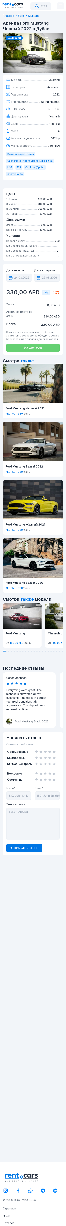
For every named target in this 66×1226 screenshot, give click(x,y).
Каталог (8, 1223)
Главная (8, 15)
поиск (43, 5)
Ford (21, 15)
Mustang (33, 15)
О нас (7, 1216)
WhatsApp (35, 348)
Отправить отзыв (24, 848)
